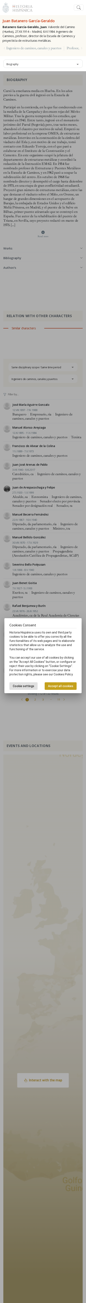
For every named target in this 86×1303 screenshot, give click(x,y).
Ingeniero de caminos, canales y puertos (33, 48)
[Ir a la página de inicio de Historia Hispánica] (20, 7)
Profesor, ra (75, 48)
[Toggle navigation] (78, 7)
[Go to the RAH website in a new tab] (6, 7)
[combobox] (43, 63)
